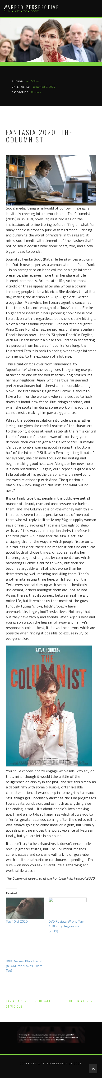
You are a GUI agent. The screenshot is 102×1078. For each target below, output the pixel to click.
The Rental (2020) (81, 1001)
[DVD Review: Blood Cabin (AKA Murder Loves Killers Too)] (25, 947)
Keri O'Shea (32, 81)
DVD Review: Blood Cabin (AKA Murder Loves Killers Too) (24, 965)
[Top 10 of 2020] (25, 908)
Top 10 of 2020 (17, 921)
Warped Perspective (31, 7)
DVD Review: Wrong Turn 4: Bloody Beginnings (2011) (66, 926)
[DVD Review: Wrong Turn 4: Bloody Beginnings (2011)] (68, 908)
